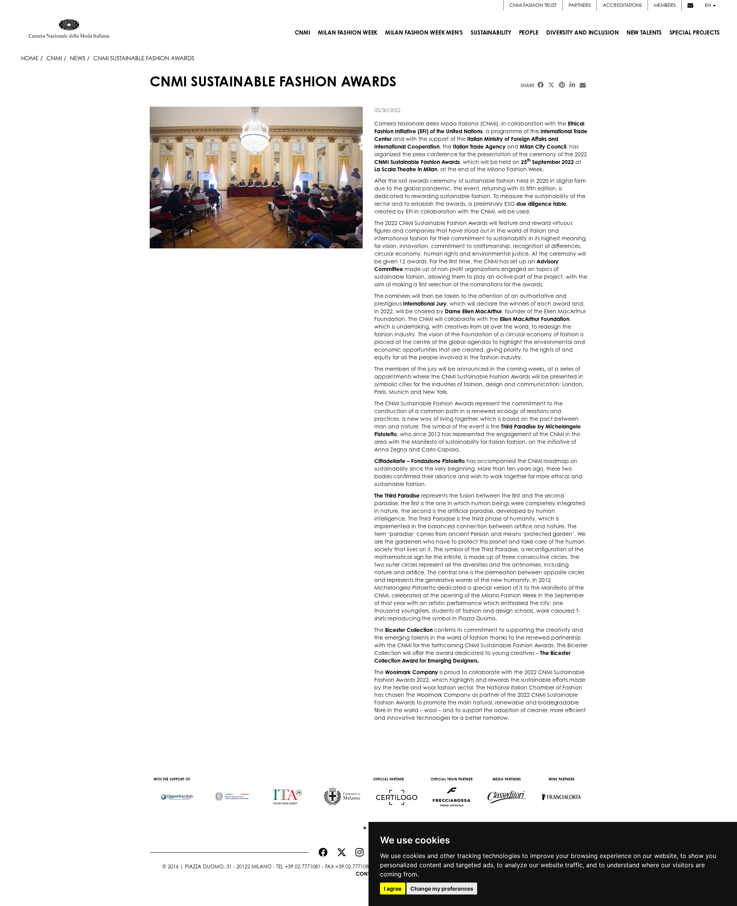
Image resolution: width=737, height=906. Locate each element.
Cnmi (54, 58)
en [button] (708, 5)
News (77, 58)
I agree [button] (393, 888)
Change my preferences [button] (441, 888)
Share (527, 85)
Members (665, 5)
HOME (29, 58)
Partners (579, 5)
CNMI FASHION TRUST (533, 5)
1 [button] (363, 826)
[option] (177, 793)
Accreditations (622, 5)
